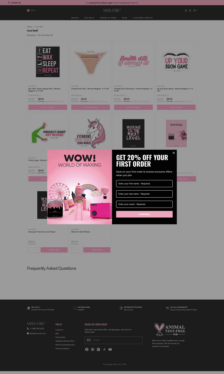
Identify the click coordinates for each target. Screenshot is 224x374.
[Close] (174, 153)
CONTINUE (144, 214)
